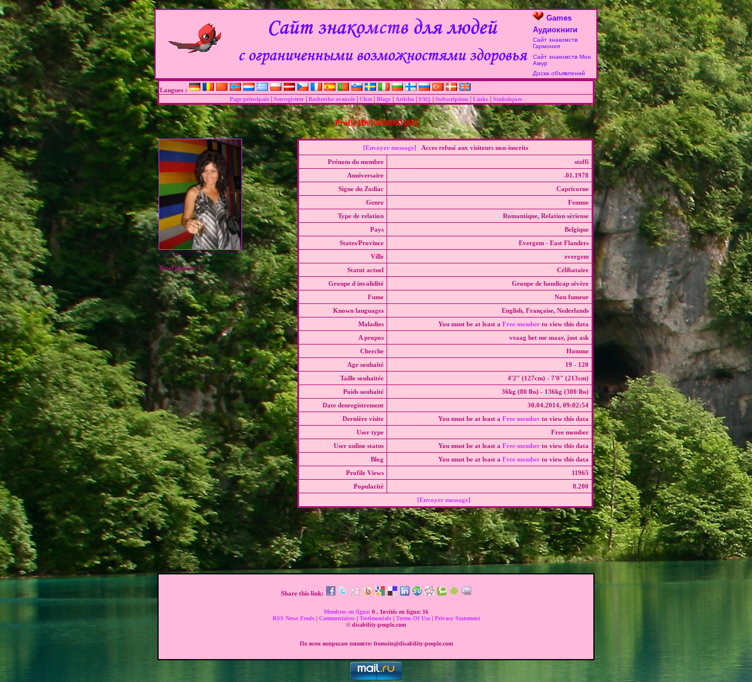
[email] (466, 593)
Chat (366, 99)
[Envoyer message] (390, 147)
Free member (521, 323)
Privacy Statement (457, 618)
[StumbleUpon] (417, 593)
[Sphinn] (454, 593)
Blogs (384, 99)
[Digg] (355, 593)
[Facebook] (330, 593)
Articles (404, 99)
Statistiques (507, 99)
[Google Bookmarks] (380, 593)
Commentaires (338, 618)
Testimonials (376, 618)
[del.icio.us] (392, 593)
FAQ (425, 99)
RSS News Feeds (294, 618)
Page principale (249, 99)
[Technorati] (441, 593)
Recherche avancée (331, 99)
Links (480, 99)
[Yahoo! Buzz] (367, 593)
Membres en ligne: (348, 612)
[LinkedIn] (404, 593)
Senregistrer (289, 99)
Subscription (451, 99)
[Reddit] (429, 593)
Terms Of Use (414, 618)
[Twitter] (343, 593)
